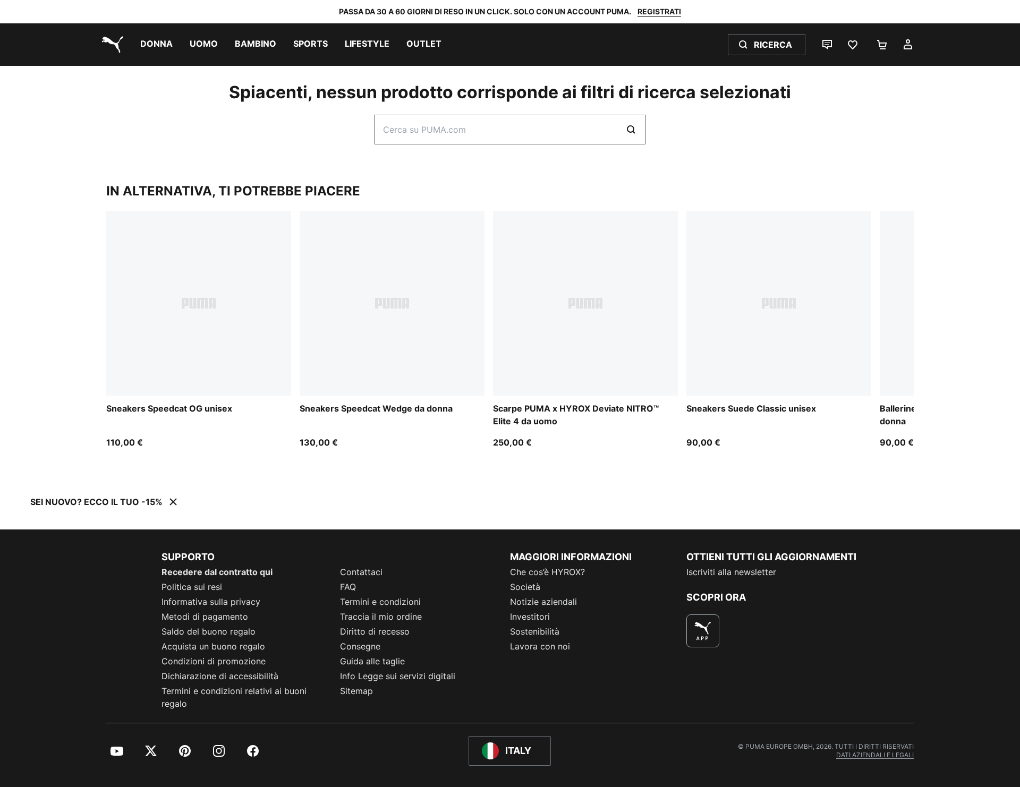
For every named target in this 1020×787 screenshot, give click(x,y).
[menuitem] (156, 44)
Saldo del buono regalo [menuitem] (209, 631)
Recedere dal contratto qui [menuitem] (217, 572)
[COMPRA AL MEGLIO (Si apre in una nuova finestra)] (702, 630)
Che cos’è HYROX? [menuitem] (547, 572)
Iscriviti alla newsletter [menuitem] (731, 572)
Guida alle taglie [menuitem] (372, 661)
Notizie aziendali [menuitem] (543, 601)
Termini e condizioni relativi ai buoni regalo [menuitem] (234, 697)
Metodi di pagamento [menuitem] (205, 616)
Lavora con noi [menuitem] (540, 646)
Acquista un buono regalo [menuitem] (213, 646)
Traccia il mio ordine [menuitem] (381, 616)
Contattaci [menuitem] (361, 572)
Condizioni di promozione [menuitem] (214, 661)
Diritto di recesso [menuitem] (375, 631)
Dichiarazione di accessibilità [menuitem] (220, 676)
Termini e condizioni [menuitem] (380, 601)
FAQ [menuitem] (348, 586)
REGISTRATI (659, 11)
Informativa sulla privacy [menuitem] (211, 601)
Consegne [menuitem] (360, 646)
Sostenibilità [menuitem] (534, 631)
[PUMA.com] (110, 44)
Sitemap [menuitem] (356, 691)
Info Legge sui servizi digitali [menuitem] (397, 676)
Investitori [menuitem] (530, 616)
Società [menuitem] (525, 586)
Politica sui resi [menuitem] (192, 586)
